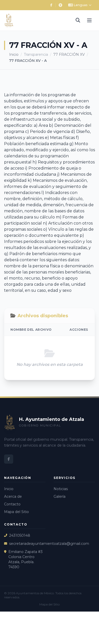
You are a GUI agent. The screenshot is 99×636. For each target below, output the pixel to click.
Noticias (61, 489)
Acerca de (13, 496)
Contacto (12, 504)
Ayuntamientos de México (35, 593)
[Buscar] (78, 20)
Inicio (14, 54)
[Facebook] (51, 5)
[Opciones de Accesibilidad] (60, 5)
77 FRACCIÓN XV (69, 54)
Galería (59, 496)
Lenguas (80, 5)
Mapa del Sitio (16, 511)
